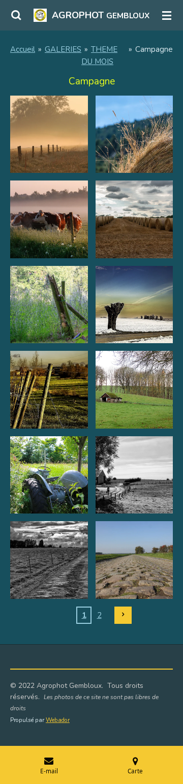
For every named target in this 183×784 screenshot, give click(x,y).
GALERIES (63, 49)
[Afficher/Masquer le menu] (167, 15)
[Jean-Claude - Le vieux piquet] (49, 304)
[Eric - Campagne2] (49, 390)
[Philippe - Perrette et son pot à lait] (134, 475)
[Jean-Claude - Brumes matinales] (49, 134)
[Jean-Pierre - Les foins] (134, 134)
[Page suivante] (123, 615)
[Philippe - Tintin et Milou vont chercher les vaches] (49, 560)
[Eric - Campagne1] (134, 304)
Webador (58, 720)
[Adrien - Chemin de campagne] (134, 560)
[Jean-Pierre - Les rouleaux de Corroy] (134, 219)
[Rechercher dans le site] (16, 15)
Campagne (154, 49)
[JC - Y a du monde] (49, 219)
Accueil (22, 49)
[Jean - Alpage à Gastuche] (134, 390)
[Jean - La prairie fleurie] (49, 475)
